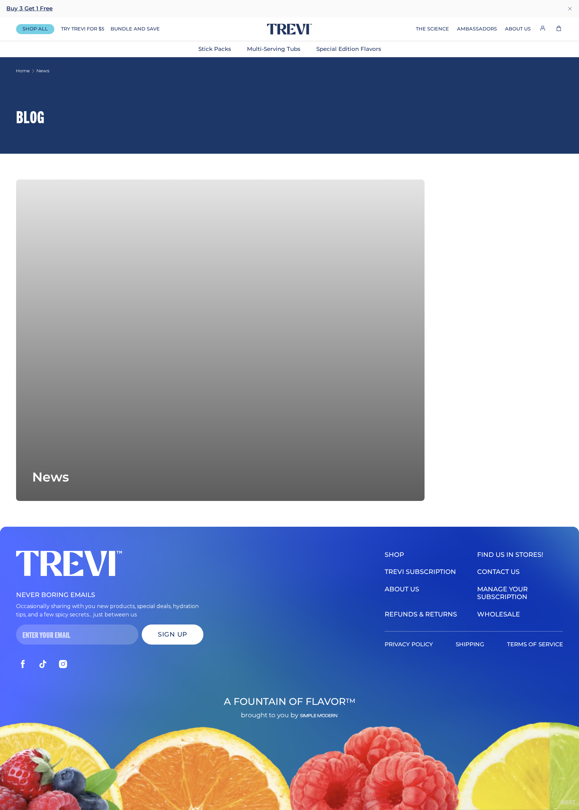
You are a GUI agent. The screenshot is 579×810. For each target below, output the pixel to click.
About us (402, 589)
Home (23, 70)
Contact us (498, 572)
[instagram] (63, 664)
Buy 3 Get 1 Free (29, 8)
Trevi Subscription (420, 572)
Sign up (172, 634)
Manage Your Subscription (502, 593)
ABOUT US (518, 29)
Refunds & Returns (421, 614)
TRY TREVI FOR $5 (82, 29)
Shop (394, 554)
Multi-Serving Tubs (273, 49)
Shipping (470, 644)
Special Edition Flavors (348, 49)
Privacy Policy (409, 644)
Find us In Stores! (510, 554)
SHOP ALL (35, 29)
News (43, 70)
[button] (559, 29)
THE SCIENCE (432, 29)
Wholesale (498, 614)
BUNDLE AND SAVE (135, 29)
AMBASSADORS (477, 29)
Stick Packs (214, 49)
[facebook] (22, 664)
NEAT (568, 802)
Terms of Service (535, 644)
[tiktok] (43, 664)
